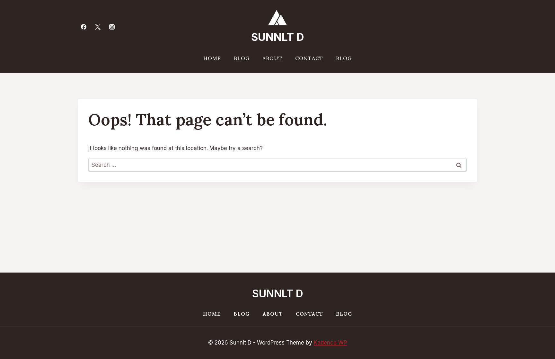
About (272, 58)
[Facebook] (83, 26)
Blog (242, 58)
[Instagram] (111, 26)
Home (212, 58)
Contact (309, 58)
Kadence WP (330, 342)
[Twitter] (97, 26)
